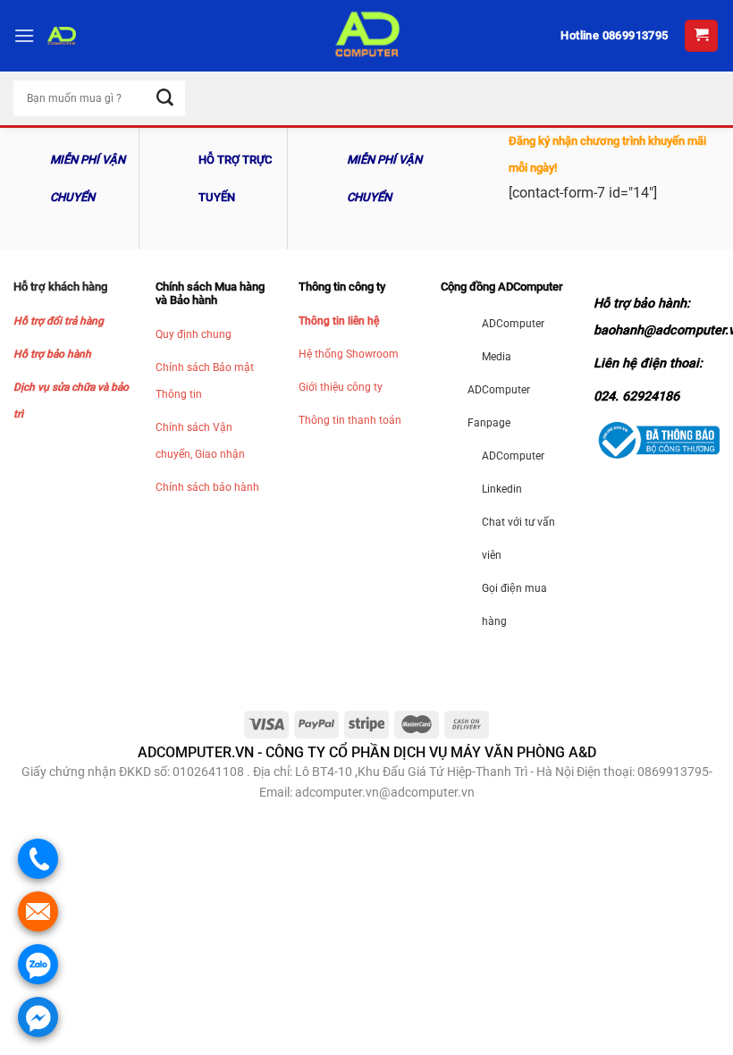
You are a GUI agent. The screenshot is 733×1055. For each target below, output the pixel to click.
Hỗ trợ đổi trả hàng (58, 321)
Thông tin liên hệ (339, 321)
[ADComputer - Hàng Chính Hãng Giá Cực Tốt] (366, 36)
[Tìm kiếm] (165, 98)
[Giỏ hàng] (701, 36)
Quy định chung (194, 334)
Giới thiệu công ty (341, 387)
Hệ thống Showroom (349, 354)
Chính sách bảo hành (207, 487)
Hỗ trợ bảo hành (52, 354)
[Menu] (24, 35)
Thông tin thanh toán (350, 420)
